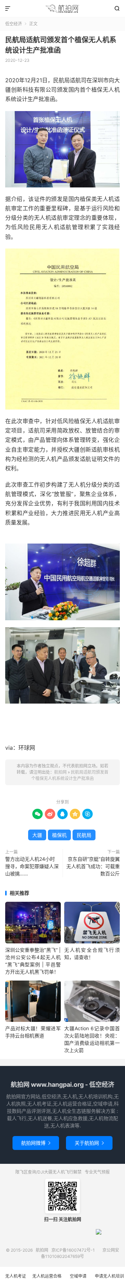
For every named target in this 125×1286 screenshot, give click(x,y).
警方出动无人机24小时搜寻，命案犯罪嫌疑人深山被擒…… (32, 866)
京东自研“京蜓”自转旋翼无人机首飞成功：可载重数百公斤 (93, 866)
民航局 (84, 835)
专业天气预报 (97, 1172)
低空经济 (13, 23)
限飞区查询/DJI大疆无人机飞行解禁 (48, 1172)
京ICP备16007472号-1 (73, 1250)
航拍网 (62, 9)
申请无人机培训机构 (109, 1280)
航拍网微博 (35, 1143)
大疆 (37, 835)
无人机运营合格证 (46, 1280)
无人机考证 (15, 1276)
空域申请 (78, 1276)
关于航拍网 (89, 1143)
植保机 (59, 835)
